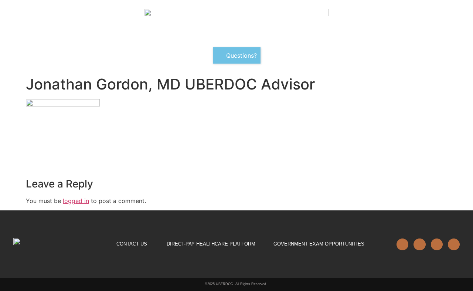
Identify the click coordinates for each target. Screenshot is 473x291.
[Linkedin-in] (402, 244)
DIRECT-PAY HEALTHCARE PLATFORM (211, 244)
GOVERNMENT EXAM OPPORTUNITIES (318, 244)
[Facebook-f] (419, 244)
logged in (76, 200)
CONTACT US (131, 244)
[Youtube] (454, 244)
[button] (237, 55)
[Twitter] (437, 244)
